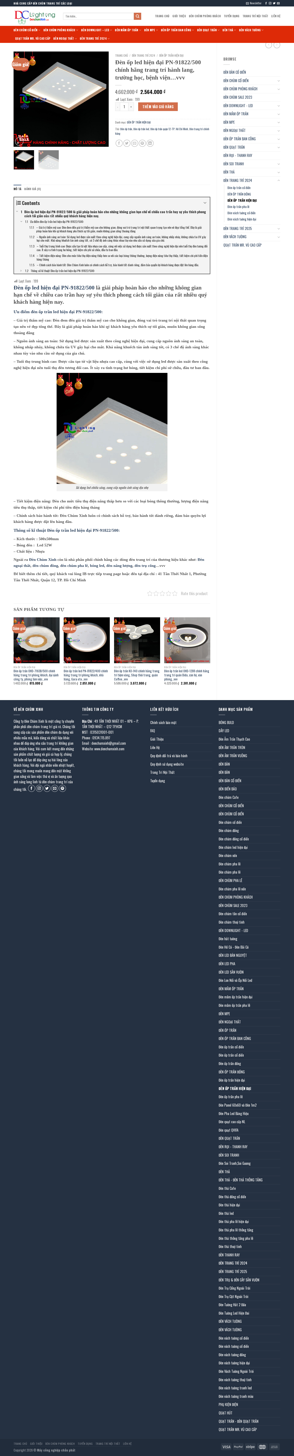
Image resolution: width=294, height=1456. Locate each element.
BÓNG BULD (226, 722)
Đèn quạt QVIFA (228, 1130)
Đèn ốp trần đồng (230, 1063)
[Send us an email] (278, 3)
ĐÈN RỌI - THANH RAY (237, 155)
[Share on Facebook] (119, 143)
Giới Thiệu (179, 16)
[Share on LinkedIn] (150, 143)
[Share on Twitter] (126, 143)
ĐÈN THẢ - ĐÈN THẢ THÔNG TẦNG (241, 1179)
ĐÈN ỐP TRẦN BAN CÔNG (176, 30)
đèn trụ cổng (145, 565)
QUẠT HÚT (225, 1412)
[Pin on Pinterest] (142, 143)
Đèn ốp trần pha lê (238, 206)
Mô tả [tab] (17, 189)
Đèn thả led (226, 1213)
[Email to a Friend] (134, 143)
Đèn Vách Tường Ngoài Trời (236, 1371)
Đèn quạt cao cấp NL (232, 1121)
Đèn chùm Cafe (228, 797)
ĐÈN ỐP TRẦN (227, 1030)
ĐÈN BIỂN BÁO (228, 788)
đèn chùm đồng (45, 565)
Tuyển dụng (232, 16)
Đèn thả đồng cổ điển (232, 1196)
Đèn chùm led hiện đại (233, 847)
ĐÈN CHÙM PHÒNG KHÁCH (205, 16)
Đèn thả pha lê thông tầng (236, 1229)
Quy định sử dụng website (167, 764)
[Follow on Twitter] (274, 3)
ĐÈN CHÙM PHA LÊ (230, 880)
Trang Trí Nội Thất (255, 16)
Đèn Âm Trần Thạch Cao (234, 739)
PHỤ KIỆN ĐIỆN (228, 1404)
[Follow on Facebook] (266, 3)
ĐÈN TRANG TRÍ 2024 (93, 38)
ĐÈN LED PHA (227, 963)
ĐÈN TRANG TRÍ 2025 (237, 228)
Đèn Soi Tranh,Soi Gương (235, 1163)
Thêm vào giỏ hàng (157, 106)
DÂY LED (224, 730)
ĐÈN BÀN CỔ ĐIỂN (234, 72)
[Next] (101, 99)
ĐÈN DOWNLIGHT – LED (95, 30)
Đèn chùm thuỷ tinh (231, 922)
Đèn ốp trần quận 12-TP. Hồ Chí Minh (169, 129)
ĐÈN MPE (149, 30)
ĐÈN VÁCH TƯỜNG (250, 30)
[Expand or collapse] (205, 202)
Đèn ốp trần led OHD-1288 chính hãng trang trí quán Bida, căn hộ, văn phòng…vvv (186, 675)
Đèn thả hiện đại (229, 1204)
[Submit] (137, 16)
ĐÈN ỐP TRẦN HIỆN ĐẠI (242, 200)
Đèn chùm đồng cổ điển (234, 838)
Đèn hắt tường (228, 938)
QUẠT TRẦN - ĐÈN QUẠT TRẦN (238, 1421)
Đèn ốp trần (126, 129)
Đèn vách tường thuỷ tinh (235, 1379)
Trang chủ (121, 55)
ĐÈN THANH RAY (229, 1254)
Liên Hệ (275, 16)
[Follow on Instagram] (270, 3)
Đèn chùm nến (228, 855)
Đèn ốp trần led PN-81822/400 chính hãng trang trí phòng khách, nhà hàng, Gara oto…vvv (86, 675)
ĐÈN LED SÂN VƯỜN (231, 972)
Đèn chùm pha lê (229, 863)
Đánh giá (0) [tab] (32, 189)
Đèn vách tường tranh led (235, 1387)
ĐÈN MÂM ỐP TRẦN (126, 30)
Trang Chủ (162, 16)
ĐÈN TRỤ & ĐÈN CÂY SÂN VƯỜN (239, 1279)
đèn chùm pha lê (74, 565)
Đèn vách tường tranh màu (236, 1396)
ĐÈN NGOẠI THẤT (63, 38)
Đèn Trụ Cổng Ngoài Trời (234, 1288)
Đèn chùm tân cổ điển (233, 913)
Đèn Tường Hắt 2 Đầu (232, 1304)
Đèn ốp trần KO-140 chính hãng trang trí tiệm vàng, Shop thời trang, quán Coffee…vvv (136, 675)
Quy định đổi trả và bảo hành (168, 755)
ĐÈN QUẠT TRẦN (207, 30)
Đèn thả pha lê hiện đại (234, 1221)
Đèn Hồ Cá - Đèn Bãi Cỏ (234, 947)
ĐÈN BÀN (224, 764)
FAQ (152, 730)
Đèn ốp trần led (141, 129)
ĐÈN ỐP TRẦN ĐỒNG (239, 194)
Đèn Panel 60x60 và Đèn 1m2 (238, 1105)
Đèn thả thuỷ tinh (230, 1246)
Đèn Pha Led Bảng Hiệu (234, 1113)
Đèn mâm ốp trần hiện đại (235, 996)
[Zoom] (19, 141)
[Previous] (21, 99)
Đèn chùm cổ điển (230, 822)
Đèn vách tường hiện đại (241, 219)
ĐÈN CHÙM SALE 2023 (237, 97)
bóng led (97, 565)
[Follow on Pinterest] (62, 788)
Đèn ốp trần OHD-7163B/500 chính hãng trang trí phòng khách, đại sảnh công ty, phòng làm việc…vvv (36, 675)
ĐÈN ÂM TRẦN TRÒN (232, 747)
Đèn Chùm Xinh (42, 559)
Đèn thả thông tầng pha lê (236, 1238)
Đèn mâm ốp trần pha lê (234, 1005)
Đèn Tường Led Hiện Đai (234, 1313)
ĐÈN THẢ (228, 30)
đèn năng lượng (119, 565)
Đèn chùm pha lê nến (232, 888)
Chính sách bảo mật (163, 722)
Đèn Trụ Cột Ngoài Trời (233, 1296)
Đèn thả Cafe (227, 1188)
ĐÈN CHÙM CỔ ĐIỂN (25, 30)
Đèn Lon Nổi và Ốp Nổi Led (235, 980)
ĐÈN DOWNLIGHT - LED (238, 105)
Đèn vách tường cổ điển (241, 213)
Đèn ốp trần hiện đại (232, 1080)
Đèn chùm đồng (229, 830)
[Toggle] (278, 80)
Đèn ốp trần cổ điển (239, 187)
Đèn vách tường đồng (232, 1354)
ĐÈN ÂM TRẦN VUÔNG (233, 755)
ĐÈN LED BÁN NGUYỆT (233, 955)
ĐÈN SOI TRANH (233, 163)
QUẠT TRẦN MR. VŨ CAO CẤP (32, 38)
